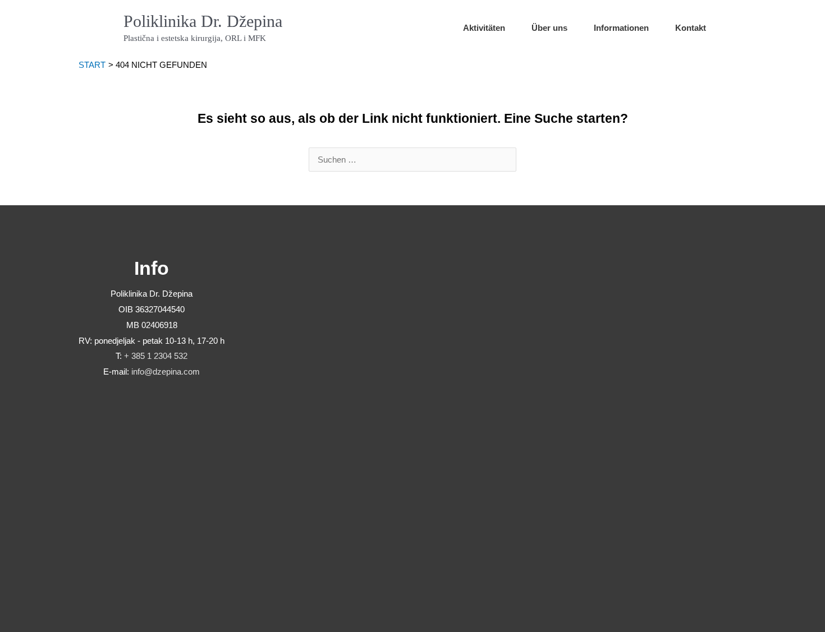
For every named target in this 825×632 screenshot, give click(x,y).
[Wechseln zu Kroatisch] (723, 28)
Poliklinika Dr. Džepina (202, 21)
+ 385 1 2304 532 (155, 356)
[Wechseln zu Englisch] (740, 28)
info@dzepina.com (165, 371)
